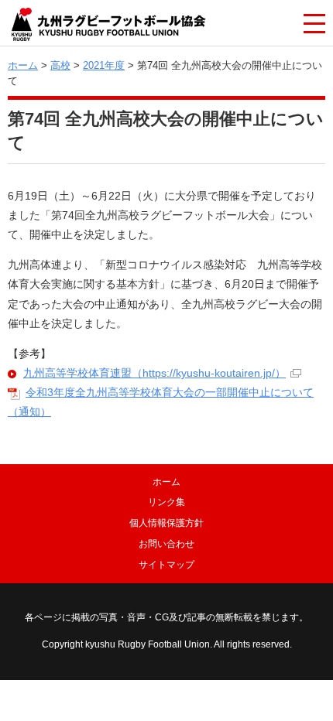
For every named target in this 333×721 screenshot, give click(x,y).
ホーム (23, 65)
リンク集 (166, 502)
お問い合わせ (166, 543)
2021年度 (104, 65)
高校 (60, 65)
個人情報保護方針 (166, 523)
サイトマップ (166, 564)
